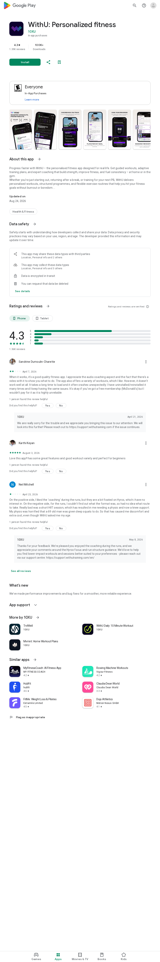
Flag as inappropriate (27, 717)
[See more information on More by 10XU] (37, 617)
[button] (20, 129)
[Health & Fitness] (23, 211)
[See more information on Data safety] (34, 224)
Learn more (32, 99)
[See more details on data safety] (22, 291)
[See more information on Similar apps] (35, 659)
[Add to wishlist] (59, 62)
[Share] (48, 62)
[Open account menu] (153, 5)
